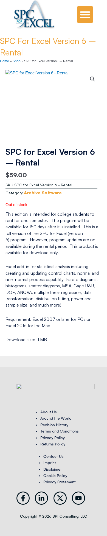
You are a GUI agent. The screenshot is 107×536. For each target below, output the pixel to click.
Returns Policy (52, 444)
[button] (85, 14)
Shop (17, 61)
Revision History (54, 425)
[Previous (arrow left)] (9, 268)
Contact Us (53, 456)
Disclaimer (52, 469)
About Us (48, 412)
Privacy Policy (52, 438)
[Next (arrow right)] (97, 268)
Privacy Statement (59, 482)
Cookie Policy (55, 475)
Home (4, 61)
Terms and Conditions (59, 431)
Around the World (55, 418)
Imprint (49, 463)
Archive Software (43, 192)
